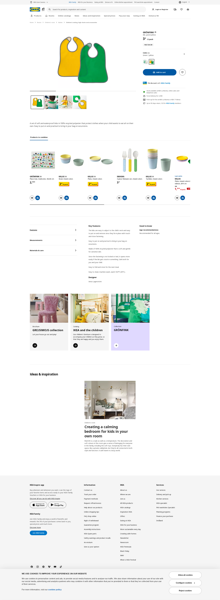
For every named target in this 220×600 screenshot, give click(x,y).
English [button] (184, 2)
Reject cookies (185, 591)
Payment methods (91, 499)
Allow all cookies (185, 575)
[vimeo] (49, 567)
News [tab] (77, 16)
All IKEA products (126, 503)
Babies (60, 22)
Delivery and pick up (163, 494)
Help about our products (93, 507)
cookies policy (55, 590)
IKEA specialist (161, 503)
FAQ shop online (90, 516)
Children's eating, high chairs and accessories (81, 22)
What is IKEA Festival (128, 560)
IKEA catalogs (125, 507)
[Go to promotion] (46, 9)
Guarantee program (91, 525)
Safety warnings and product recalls (97, 538)
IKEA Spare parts (90, 534)
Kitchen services (162, 499)
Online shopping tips (91, 512)
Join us (122, 499)
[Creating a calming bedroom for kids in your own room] (109, 400)
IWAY (122, 555)
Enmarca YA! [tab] (154, 16)
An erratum (88, 542)
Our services (160, 490)
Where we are (125, 494)
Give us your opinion (91, 547)
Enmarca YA (109, 2)
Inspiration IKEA (126, 512)
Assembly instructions (92, 529)
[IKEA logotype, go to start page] (35, 9)
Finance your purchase (164, 516)
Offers (122, 516)
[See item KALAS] (72, 160)
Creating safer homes (128, 534)
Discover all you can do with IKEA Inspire (45, 498)
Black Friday (124, 551)
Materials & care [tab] (37, 250)
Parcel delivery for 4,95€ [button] (154, 96)
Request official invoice (92, 503)
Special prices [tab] (109, 16)
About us (123, 490)
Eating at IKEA (99, 2)
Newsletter (124, 538)
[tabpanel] (139, 255)
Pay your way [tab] (124, 16)
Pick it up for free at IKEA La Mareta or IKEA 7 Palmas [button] (163, 100)
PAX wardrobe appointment (143, 2)
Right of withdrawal (91, 520)
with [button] (159, 83)
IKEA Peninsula (125, 547)
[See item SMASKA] (130, 160)
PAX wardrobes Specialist (165, 507)
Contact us (88, 490)
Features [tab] (33, 230)
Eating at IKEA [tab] (139, 16)
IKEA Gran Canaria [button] (39, 2)
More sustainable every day (130, 529)
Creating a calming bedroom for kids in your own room (106, 431)
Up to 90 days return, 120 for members (164, 103)
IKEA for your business (128, 525)
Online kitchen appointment (123, 2)
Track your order (90, 494)
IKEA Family (72, 2)
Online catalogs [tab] (64, 16)
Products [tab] (37, 16)
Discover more (35, 527)
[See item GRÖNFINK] (43, 160)
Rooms (39, 22)
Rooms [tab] (51, 16)
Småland (159, 520)
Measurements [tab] (36, 240)
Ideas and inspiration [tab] (91, 16)
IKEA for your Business (85, 2)
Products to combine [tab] (39, 137)
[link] (145, 62)
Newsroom (124, 542)
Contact (156, 2)
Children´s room (50, 22)
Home (32, 22)
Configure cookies (184, 583)
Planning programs (163, 512)
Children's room (89, 423)
